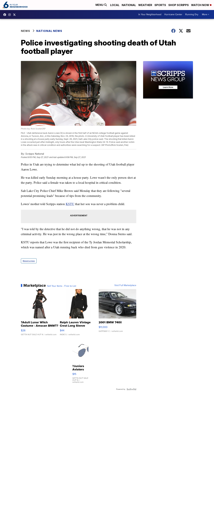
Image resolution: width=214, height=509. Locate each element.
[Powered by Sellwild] (131, 389)
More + (205, 14)
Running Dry (191, 14)
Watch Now (200, 5)
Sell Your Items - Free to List (61, 286)
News (25, 31)
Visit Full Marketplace (125, 285)
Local (114, 5)
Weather (145, 5)
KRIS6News (5, 14)
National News (49, 31)
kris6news (10, 14)
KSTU (70, 204)
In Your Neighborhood (149, 14)
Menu (99, 5)
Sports (160, 5)
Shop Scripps (178, 5)
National (129, 5)
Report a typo (29, 260)
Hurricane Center (173, 14)
